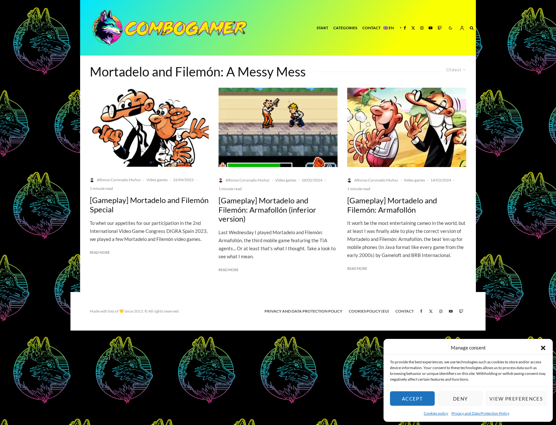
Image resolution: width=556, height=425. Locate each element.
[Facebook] (405, 28)
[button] (543, 348)
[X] (413, 28)
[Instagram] (422, 28)
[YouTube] (430, 28)
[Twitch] (439, 28)
